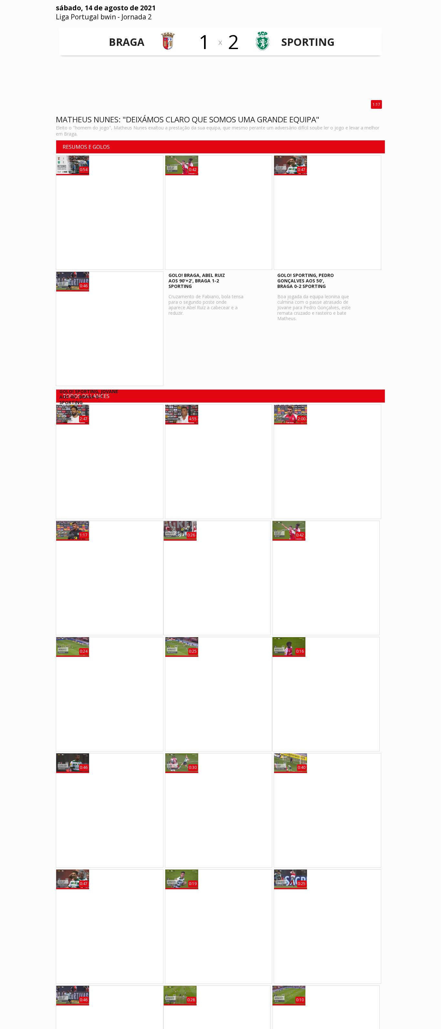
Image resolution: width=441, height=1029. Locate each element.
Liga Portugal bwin (86, 16)
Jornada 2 (136, 16)
